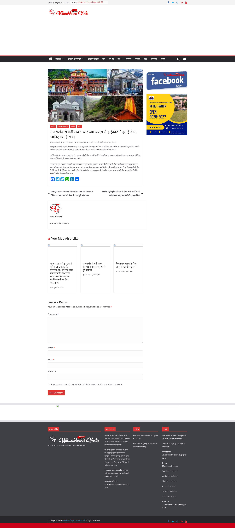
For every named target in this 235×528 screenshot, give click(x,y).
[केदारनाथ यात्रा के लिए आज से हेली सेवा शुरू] (128, 246)
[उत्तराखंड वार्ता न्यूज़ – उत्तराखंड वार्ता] (51, 59)
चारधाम (109, 142)
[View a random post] (184, 59)
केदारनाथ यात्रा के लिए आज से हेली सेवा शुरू (126, 265)
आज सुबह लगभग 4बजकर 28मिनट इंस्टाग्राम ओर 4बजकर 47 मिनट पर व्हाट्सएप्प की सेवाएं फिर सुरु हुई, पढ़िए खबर (72, 193)
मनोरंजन (128, 59)
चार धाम (111, 59)
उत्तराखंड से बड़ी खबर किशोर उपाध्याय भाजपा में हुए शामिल (94, 267)
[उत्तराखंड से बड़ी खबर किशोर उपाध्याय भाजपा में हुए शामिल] (95, 246)
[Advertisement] (117, 37)
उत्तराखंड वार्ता (56, 142)
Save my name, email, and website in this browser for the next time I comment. (87, 384)
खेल (103, 59)
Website (52, 371)
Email (51, 359)
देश (119, 59)
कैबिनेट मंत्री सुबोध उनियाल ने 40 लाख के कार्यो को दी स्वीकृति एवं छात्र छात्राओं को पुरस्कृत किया (121, 193)
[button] (62, 59)
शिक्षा (145, 59)
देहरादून (79, 126)
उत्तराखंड (58, 59)
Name (51, 347)
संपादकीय (154, 59)
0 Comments (81, 142)
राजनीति (137, 59)
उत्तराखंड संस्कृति (93, 59)
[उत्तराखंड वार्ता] (74, 435)
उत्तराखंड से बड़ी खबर (74, 59)
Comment (53, 314)
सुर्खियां (163, 59)
